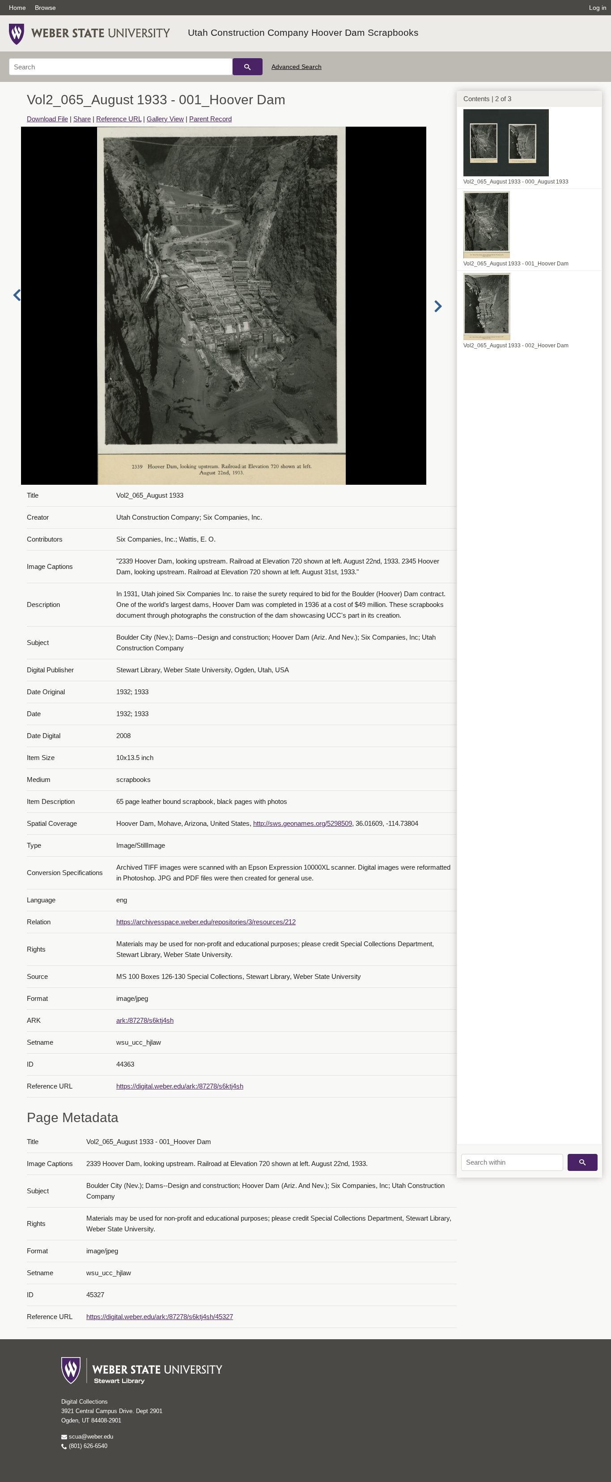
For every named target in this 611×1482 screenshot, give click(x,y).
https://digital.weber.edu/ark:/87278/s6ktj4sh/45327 (159, 1316)
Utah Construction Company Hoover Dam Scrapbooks (303, 32)
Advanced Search (297, 66)
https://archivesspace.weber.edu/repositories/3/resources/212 (206, 922)
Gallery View (165, 119)
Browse (45, 7)
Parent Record (210, 119)
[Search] (248, 66)
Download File (47, 119)
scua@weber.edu (90, 1436)
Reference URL (118, 119)
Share (82, 119)
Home (17, 7)
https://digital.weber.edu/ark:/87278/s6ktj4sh (179, 1086)
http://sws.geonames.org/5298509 (302, 823)
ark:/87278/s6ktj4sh (145, 1020)
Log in (598, 7)
